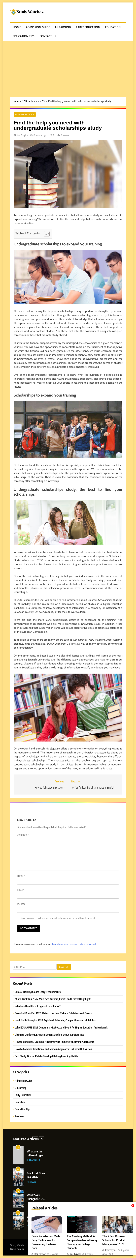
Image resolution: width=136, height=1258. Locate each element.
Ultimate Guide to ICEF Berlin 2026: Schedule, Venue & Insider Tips (49, 1034)
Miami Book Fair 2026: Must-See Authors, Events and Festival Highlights (53, 999)
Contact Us (47, 36)
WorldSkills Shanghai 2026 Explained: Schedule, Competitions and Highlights (55, 1020)
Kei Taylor (22, 135)
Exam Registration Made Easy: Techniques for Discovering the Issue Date (46, 1242)
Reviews (19, 1116)
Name (21, 875)
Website (21, 904)
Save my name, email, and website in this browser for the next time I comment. (58, 917)
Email (20, 889)
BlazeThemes (17, 1248)
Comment (23, 834)
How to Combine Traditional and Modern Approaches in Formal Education (53, 1049)
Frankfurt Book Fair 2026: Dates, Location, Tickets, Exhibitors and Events (53, 1013)
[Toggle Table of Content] (45, 234)
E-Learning (63, 27)
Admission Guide (38, 27)
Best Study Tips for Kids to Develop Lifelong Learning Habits (46, 1056)
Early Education (88, 27)
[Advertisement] (68, 65)
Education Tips (23, 36)
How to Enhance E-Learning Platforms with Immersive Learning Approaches (54, 1041)
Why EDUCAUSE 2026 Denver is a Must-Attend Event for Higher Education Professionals (61, 1027)
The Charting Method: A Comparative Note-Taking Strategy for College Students (82, 1242)
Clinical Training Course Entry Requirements (38, 992)
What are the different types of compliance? (38, 1006)
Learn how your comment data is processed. (74, 944)
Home (17, 27)
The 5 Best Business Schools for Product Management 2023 (113, 1240)
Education (113, 27)
